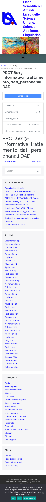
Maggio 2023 (11, 304)
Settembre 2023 (12, 290)
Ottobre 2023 (11, 287)
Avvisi (7, 383)
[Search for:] (23, 171)
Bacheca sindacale (13, 390)
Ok (13, 498)
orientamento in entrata (15, 416)
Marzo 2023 (10, 310)
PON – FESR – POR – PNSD (17, 429)
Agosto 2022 (11, 334)
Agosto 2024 (11, 254)
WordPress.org (11, 465)
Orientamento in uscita (15, 224)
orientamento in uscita (15, 419)
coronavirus (10, 396)
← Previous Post (9, 161)
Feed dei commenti (13, 462)
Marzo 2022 (10, 350)
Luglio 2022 (10, 337)
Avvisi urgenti (11, 386)
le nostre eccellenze (14, 409)
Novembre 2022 (12, 324)
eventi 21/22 (10, 406)
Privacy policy (29, 498)
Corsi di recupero (12, 403)
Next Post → (38, 161)
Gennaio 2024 (11, 277)
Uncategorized (11, 439)
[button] (23, 57)
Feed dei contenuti (13, 459)
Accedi (8, 455)
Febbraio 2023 (11, 314)
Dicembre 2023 (12, 280)
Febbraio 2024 (11, 274)
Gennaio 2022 (11, 357)
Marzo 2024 (10, 270)
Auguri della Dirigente (14, 188)
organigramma (11, 413)
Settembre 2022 (12, 330)
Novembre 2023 (12, 284)
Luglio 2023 (10, 297)
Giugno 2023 (10, 300)
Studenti (9, 433)
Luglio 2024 (10, 257)
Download (23, 96)
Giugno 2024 (11, 261)
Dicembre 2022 (12, 320)
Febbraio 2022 (11, 354)
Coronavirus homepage (15, 400)
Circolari (8, 393)
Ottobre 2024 (11, 247)
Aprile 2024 (10, 267)
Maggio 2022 (11, 344)
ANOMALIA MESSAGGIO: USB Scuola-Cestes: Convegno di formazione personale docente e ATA (22, 201)
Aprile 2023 (10, 307)
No (19, 498)
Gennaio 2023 (11, 317)
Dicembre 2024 (12, 241)
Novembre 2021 (12, 360)
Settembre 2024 (12, 251)
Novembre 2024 (12, 244)
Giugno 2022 (10, 340)
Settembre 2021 (12, 367)
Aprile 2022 (10, 347)
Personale (9, 423)
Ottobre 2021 (11, 364)
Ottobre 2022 (11, 327)
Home (3, 66)
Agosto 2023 (11, 294)
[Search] (37, 171)
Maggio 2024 (11, 264)
